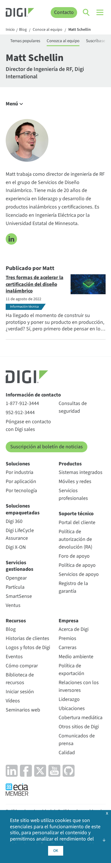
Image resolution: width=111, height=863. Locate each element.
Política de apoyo (77, 565)
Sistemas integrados (80, 472)
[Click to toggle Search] (86, 13)
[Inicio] (20, 13)
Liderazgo (69, 699)
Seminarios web (23, 709)
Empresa (69, 620)
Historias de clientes (27, 638)
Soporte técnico (76, 513)
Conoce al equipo (47, 29)
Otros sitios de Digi (79, 726)
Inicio (10, 29)
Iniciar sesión (20, 691)
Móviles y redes (75, 481)
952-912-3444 (20, 412)
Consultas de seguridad (73, 407)
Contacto (64, 12)
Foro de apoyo (74, 556)
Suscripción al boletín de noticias (46, 446)
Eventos (14, 656)
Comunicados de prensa (77, 739)
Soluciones (18, 464)
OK (55, 851)
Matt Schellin (79, 29)
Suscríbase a (97, 41)
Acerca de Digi (74, 629)
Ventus (13, 605)
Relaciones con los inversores (79, 686)
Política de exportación (71, 669)
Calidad (67, 752)
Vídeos (13, 700)
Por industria (19, 472)
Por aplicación (21, 481)
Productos (70, 464)
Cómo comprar (22, 665)
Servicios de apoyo (79, 574)
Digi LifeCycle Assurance (20, 534)
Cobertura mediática (80, 717)
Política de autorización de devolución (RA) (75, 539)
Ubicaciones (72, 708)
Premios (67, 638)
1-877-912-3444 (22, 403)
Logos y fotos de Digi (28, 647)
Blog (23, 29)
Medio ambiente (76, 656)
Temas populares (25, 41)
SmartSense (19, 596)
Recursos (16, 620)
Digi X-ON (16, 547)
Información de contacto (33, 395)
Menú (12, 103)
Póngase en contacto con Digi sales (28, 425)
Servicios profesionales (73, 494)
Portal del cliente (77, 522)
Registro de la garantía (73, 587)
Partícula (15, 587)
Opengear (16, 578)
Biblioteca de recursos (20, 678)
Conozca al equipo (63, 41)
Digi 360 (14, 521)
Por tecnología (21, 490)
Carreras (68, 647)
